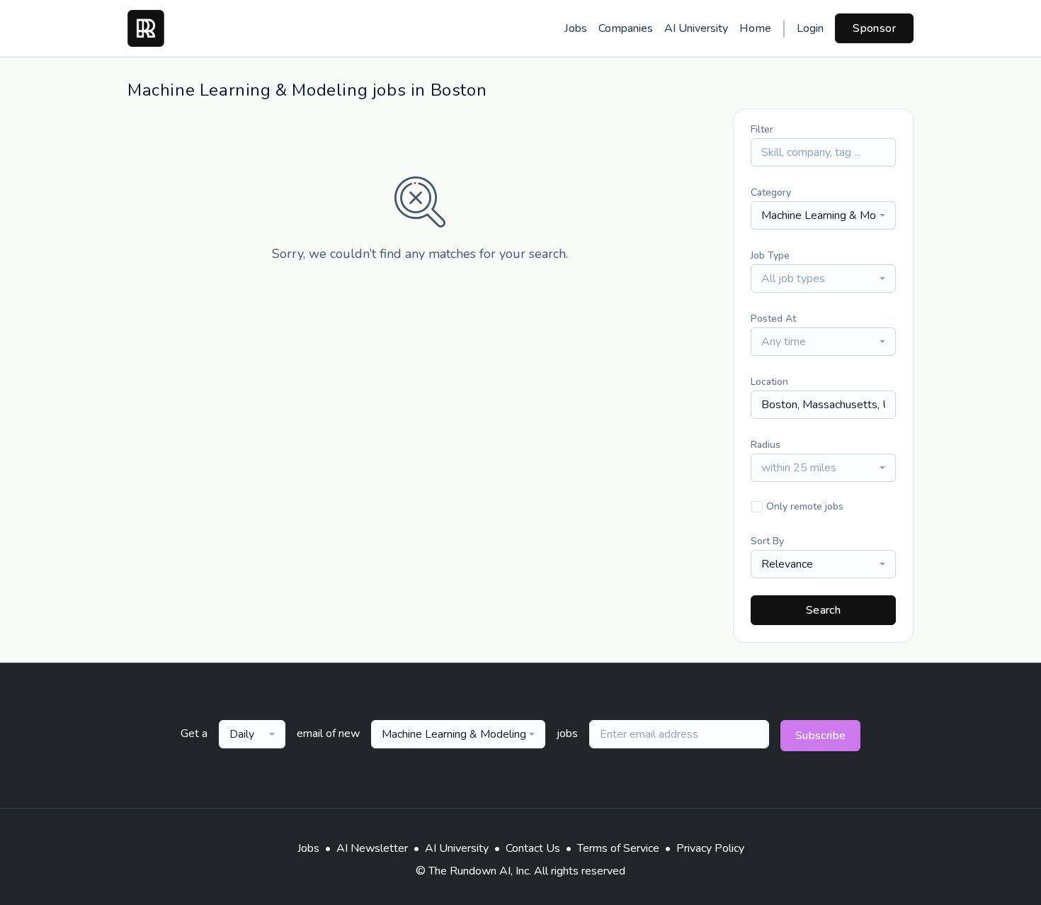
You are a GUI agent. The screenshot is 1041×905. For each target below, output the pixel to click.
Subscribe (820, 735)
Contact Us (533, 848)
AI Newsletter (372, 848)
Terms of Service (618, 848)
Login (810, 28)
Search (823, 610)
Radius (765, 444)
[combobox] (823, 215)
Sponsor (874, 28)
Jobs (575, 28)
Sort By (767, 541)
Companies (625, 28)
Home (755, 28)
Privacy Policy (710, 848)
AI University (696, 28)
